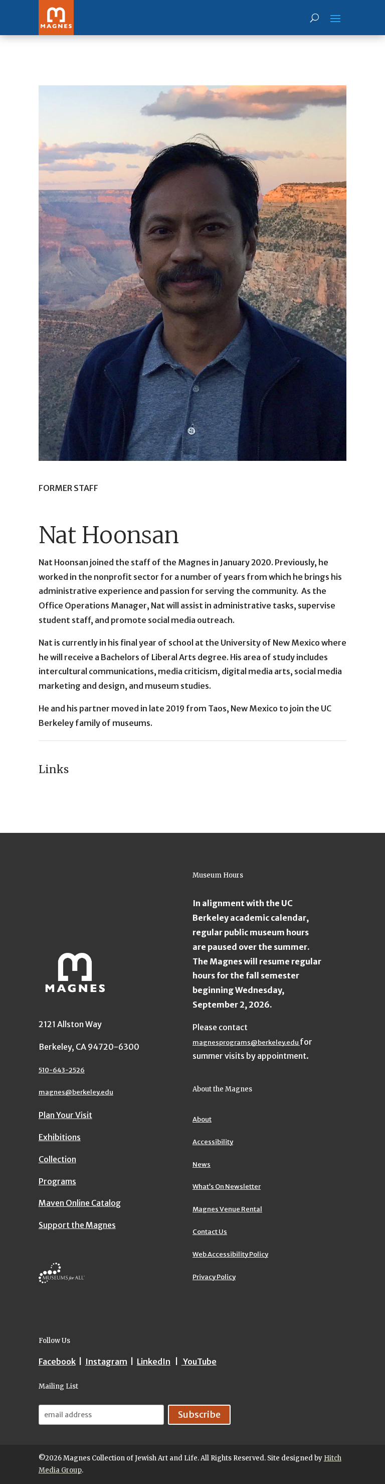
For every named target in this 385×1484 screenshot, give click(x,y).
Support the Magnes (77, 1225)
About (202, 1119)
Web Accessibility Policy (230, 1254)
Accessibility (212, 1142)
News (201, 1164)
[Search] (314, 18)
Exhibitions (60, 1137)
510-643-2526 (62, 1070)
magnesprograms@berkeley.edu (246, 1042)
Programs (57, 1181)
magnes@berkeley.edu (76, 1092)
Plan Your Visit (65, 1115)
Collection (57, 1159)
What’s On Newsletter (226, 1186)
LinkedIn (153, 1361)
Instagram (106, 1361)
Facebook (57, 1361)
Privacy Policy (214, 1277)
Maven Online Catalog (80, 1203)
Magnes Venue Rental (227, 1209)
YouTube (199, 1361)
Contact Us (209, 1231)
